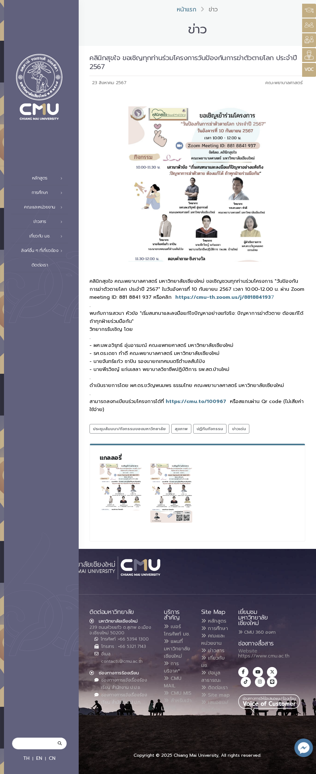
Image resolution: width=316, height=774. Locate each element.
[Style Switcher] (309, 25)
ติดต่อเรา (39, 265)
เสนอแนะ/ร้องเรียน (215, 706)
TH (26, 758)
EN (39, 758)
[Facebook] (243, 672)
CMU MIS (180, 693)
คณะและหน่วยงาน (213, 639)
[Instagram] (260, 682)
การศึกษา (217, 628)
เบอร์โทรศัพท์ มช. (177, 630)
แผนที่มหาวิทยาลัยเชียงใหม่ (177, 649)
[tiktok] (246, 682)
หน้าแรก (186, 9)
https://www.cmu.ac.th (263, 656)
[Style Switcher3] (309, 11)
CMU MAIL (172, 682)
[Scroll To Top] (305, 767)
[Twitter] (272, 672)
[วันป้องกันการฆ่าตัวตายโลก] (171, 493)
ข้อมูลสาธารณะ (211, 676)
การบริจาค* (172, 667)
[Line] (272, 682)
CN (52, 758)
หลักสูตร (216, 621)
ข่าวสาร (215, 650)
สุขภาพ (181, 429)
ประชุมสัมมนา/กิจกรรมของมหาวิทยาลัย (129, 429)
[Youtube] (258, 672)
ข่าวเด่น (239, 429)
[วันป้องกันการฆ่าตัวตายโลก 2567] (121, 486)
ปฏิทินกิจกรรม (210, 429)
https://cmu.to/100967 (196, 401)
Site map (218, 695)
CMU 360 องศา (259, 632)
